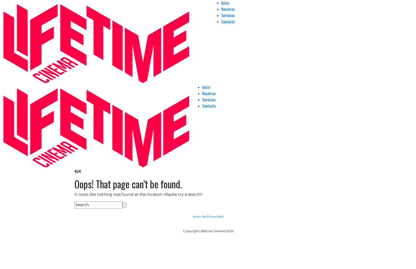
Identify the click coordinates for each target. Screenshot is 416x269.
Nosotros (228, 9)
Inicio (225, 3)
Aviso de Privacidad (208, 216)
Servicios (228, 15)
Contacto (227, 22)
